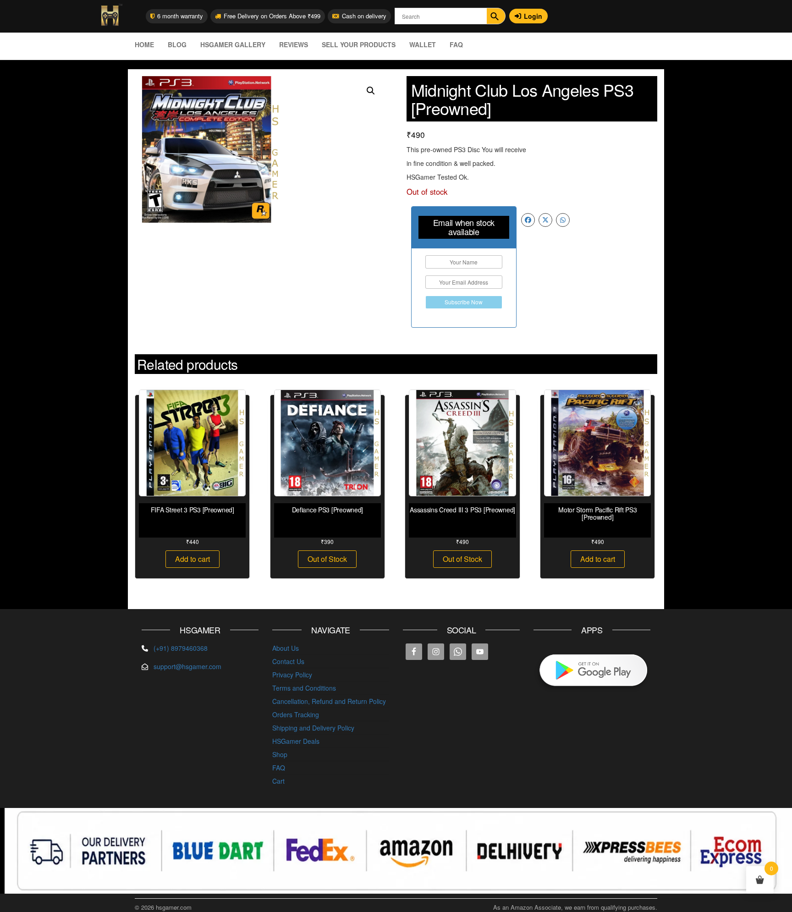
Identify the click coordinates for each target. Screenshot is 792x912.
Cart (278, 781)
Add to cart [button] (192, 559)
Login (533, 16)
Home (144, 44)
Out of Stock (327, 559)
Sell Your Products (359, 44)
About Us (285, 648)
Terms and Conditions (304, 687)
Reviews (293, 44)
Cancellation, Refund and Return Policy (329, 701)
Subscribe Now (464, 302)
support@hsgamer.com (187, 666)
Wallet (422, 44)
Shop (279, 754)
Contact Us (288, 661)
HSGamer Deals (295, 741)
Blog (177, 44)
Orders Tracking (295, 714)
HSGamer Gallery (232, 44)
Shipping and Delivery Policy (313, 727)
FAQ (456, 44)
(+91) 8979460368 (181, 648)
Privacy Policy (292, 674)
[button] (371, 90)
